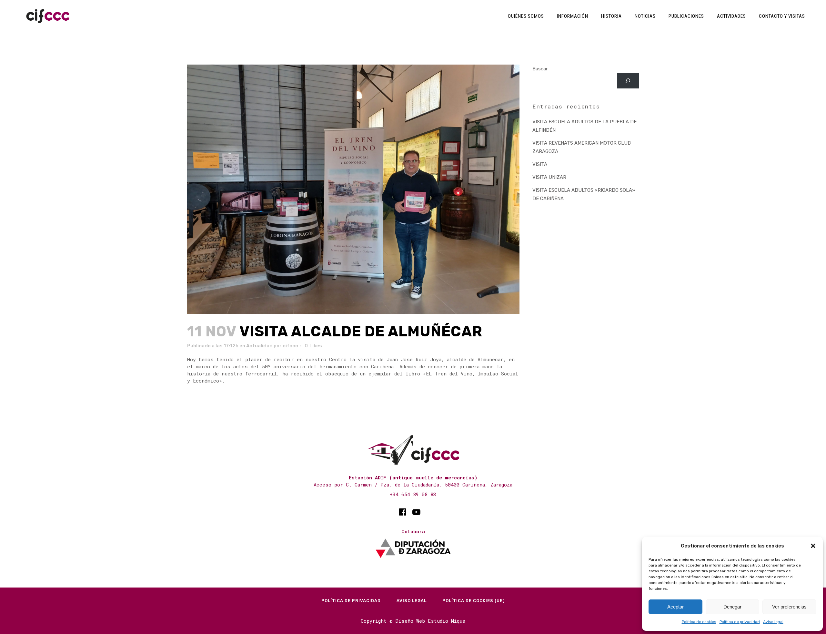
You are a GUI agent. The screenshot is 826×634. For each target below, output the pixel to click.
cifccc (290, 346)
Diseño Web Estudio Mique (430, 621)
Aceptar (675, 606)
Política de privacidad (740, 621)
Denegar (732, 606)
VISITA (539, 164)
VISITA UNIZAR (549, 177)
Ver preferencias (789, 606)
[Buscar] (628, 80)
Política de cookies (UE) (473, 600)
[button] (813, 546)
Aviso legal (773, 621)
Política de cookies (699, 621)
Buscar (540, 69)
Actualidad (259, 346)
